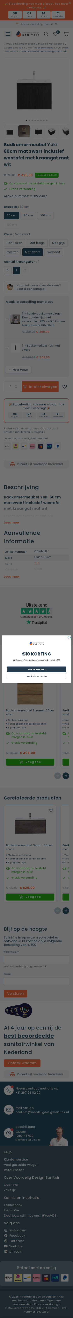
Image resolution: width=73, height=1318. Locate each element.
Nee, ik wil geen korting (36, 676)
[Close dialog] (69, 637)
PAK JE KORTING (36, 669)
